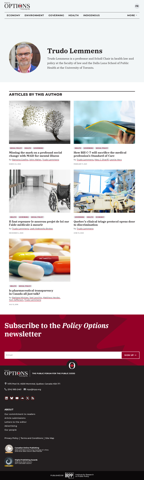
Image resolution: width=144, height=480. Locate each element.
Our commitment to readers (19, 414)
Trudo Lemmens (50, 159)
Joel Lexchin (35, 297)
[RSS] (33, 398)
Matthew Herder (51, 297)
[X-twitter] (28, 398)
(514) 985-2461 (14, 389)
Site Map (49, 438)
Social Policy (16, 148)
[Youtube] (17, 398)
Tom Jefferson (16, 300)
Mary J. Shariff (101, 159)
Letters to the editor (15, 422)
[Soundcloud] (22, 398)
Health (73, 15)
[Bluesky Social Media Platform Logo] (12, 398)
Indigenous (91, 15)
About (8, 409)
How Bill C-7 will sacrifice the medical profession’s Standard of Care (100, 154)
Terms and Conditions (32, 438)
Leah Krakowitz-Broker (41, 228)
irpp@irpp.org (34, 389)
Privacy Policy (11, 438)
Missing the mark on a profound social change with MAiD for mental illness (35, 154)
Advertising (10, 426)
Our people (10, 430)
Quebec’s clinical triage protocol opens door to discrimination (104, 223)
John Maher (35, 159)
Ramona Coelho (20, 159)
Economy (13, 15)
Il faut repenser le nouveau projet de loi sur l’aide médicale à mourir (39, 223)
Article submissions (14, 418)
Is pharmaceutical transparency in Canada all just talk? (31, 292)
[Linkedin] (6, 398)
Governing (56, 15)
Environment (34, 15)
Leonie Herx (116, 159)
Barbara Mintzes (20, 297)
